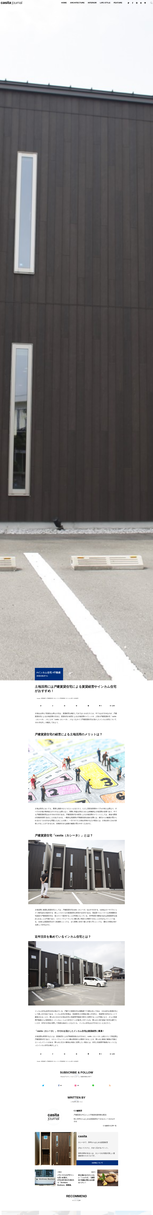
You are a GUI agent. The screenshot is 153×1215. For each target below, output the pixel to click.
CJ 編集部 (78, 1111)
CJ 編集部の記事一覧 (109, 1125)
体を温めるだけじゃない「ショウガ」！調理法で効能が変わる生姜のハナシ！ (86, 1177)
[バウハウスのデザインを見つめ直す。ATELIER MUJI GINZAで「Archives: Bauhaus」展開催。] (45, 1177)
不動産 (57, 672)
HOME (64, 3)
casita (39, 698)
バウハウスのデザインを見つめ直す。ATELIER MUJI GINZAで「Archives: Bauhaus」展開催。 (65, 1177)
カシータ (57, 698)
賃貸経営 (44, 698)
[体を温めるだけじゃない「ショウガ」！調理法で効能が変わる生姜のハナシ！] (107, 1177)
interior (92, 3)
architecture (77, 3)
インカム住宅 (45, 672)
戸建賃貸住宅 (50, 698)
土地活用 (76, 698)
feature (118, 3)
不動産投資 (62, 698)
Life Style (105, 3)
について (97, 1163)
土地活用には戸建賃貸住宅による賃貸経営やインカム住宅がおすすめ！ (75, 689)
